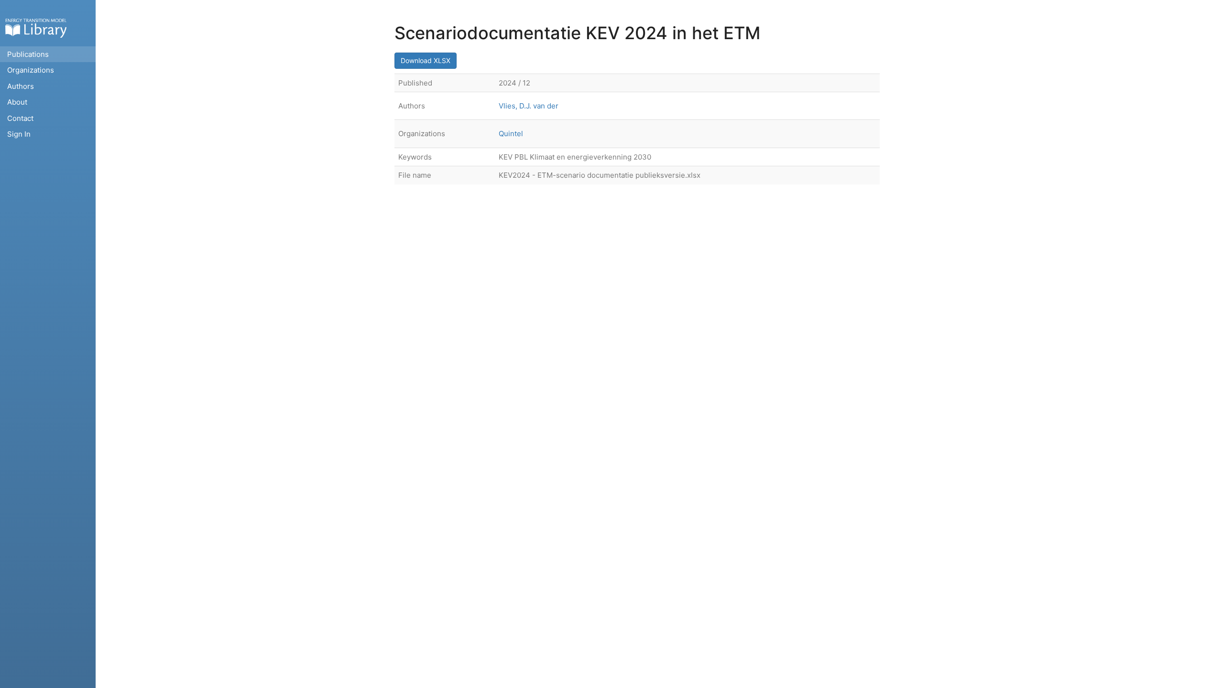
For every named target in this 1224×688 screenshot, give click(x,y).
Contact (20, 118)
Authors (20, 86)
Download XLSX (425, 60)
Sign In (19, 134)
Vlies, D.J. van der (528, 105)
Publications (28, 54)
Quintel (511, 133)
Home (36, 28)
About (17, 102)
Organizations (30, 70)
